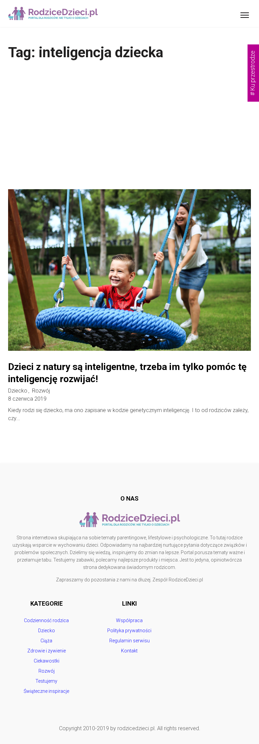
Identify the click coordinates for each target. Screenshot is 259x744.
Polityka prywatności (129, 630)
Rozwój (41, 391)
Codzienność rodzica (46, 620)
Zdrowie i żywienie (46, 650)
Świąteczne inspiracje (46, 691)
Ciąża (46, 640)
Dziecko (17, 391)
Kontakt (129, 650)
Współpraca (129, 620)
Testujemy (46, 681)
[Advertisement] (129, 125)
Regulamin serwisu (129, 640)
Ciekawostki (46, 661)
